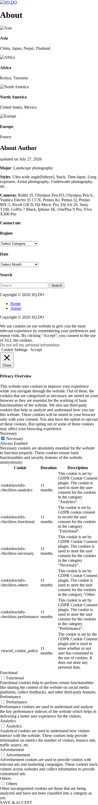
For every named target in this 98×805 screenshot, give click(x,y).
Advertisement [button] (12, 749)
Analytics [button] (8, 721)
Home (15, 303)
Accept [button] (36, 349)
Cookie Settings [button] (14, 349)
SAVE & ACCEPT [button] (16, 802)
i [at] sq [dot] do (35, 223)
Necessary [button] (8, 433)
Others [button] (5, 778)
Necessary (14, 438)
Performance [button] (10, 697)
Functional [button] (9, 672)
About (15, 308)
